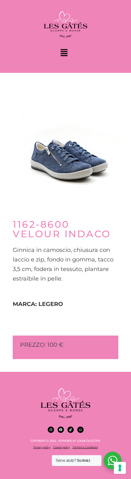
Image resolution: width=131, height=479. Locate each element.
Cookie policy (61, 447)
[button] (64, 53)
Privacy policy (42, 447)
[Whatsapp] (80, 430)
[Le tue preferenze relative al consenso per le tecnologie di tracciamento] (120, 468)
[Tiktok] (70, 430)
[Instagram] (51, 430)
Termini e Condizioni (85, 447)
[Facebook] (61, 430)
